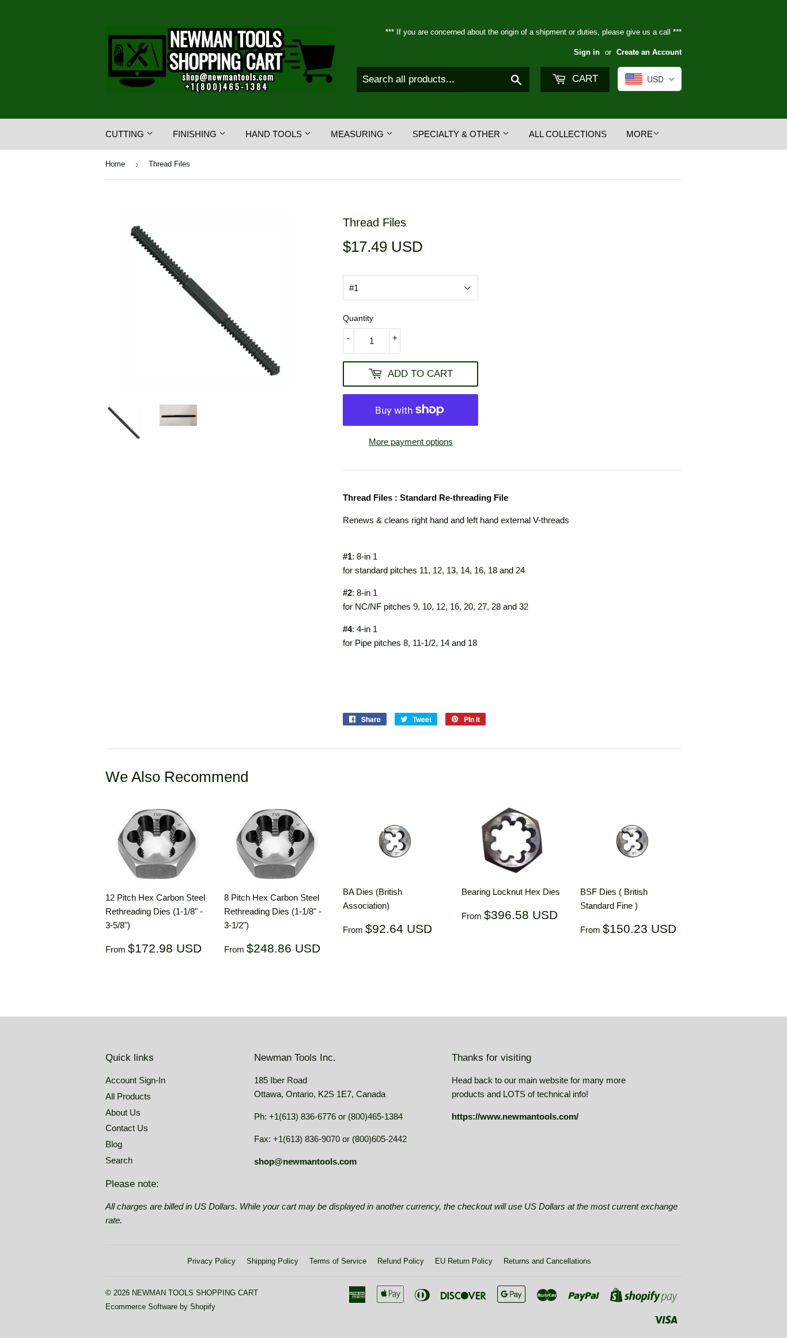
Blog (113, 1144)
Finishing (196, 134)
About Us (123, 1112)
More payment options (411, 442)
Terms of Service (337, 1261)
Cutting (125, 134)
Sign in (587, 52)
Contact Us (126, 1128)
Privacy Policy (211, 1261)
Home (115, 164)
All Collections (568, 134)
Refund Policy (400, 1261)
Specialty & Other (457, 134)
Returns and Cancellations (547, 1261)
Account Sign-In (135, 1080)
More (639, 134)
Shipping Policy (272, 1261)
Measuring (358, 134)
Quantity (358, 318)
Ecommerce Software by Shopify (160, 1306)
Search (119, 1160)
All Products (128, 1096)
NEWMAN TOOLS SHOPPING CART (195, 1292)
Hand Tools (274, 134)
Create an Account (649, 52)
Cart (583, 78)
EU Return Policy (464, 1261)
